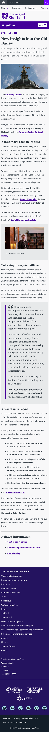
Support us (6, 600)
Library (4, 642)
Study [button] (3, 8)
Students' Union (8, 646)
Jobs (3, 596)
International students (11, 592)
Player (4, 609)
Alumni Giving (13, 553)
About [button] (43, 8)
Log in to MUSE (15, 2)
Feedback (7, 718)
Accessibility (27, 718)
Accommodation (8, 588)
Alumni (8, 25)
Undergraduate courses (11, 576)
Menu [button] (41, 25)
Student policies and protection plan (17, 625)
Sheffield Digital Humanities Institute (24, 547)
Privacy (17, 718)
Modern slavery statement (14, 722)
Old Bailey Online (13, 94)
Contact (4, 650)
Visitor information (9, 605)
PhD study (5, 584)
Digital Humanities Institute (23, 220)
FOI (36, 718)
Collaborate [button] (30, 8)
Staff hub (5, 613)
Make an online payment (12, 621)
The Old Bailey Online (17, 541)
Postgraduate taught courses (14, 580)
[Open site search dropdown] (46, 2)
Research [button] (16, 8)
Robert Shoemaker (28, 199)
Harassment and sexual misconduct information (22, 629)
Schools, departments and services (16, 633)
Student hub (6, 617)
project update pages (15, 492)
